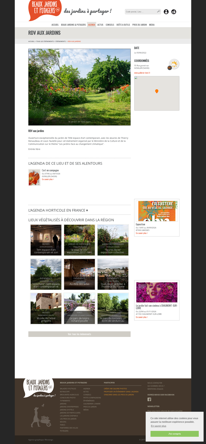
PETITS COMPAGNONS (92, 397)
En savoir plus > (48, 179)
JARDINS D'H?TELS (67, 410)
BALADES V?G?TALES (68, 388)
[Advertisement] (156, 132)
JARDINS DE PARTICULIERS (70, 413)
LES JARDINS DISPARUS (69, 416)
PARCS (62, 425)
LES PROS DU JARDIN (68, 419)
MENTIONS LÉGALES (155, 389)
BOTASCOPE (65, 391)
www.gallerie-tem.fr (142, 72)
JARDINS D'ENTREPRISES (69, 407)
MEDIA (151, 24)
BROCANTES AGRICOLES (69, 394)
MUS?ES (63, 422)
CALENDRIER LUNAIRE (91, 404)
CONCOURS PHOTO (68, 397)
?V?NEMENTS (65, 401)
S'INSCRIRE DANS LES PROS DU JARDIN (119, 394)
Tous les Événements (45, 41)
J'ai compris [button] (174, 434)
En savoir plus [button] (158, 426)
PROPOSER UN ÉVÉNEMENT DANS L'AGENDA (121, 391)
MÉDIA (86, 410)
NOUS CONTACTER (154, 383)
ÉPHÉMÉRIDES (88, 401)
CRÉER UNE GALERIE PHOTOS (115, 388)
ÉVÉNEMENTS (61, 41)
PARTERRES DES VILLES (69, 428)
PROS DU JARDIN (139, 24)
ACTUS (100, 24)
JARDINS (63, 404)
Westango (49, 439)
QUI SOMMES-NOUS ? (156, 386)
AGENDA (91, 24)
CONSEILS (110, 24)
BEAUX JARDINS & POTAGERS (73, 24)
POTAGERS (64, 431)
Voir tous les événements (79, 334)
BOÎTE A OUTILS (123, 24)
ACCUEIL (55, 24)
